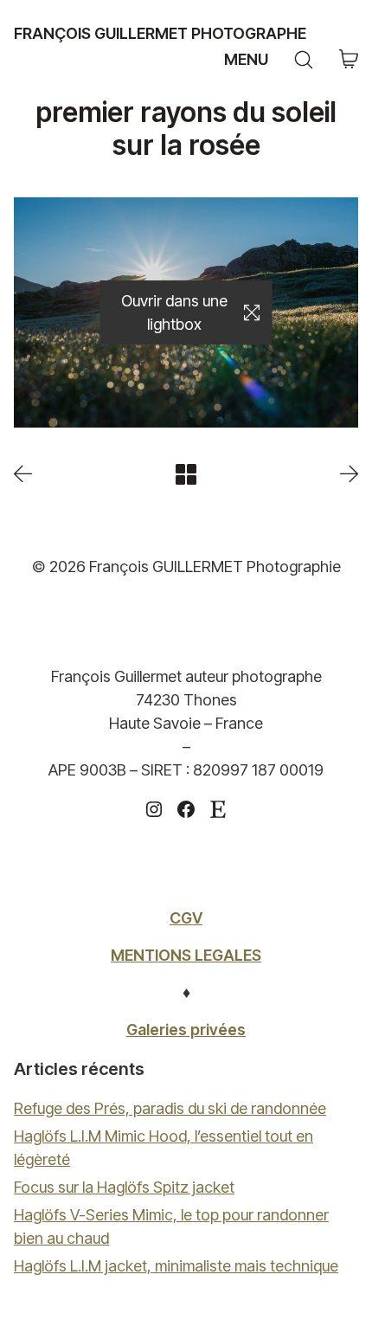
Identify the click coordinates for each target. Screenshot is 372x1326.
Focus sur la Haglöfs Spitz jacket (124, 1187)
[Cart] (348, 60)
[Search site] (303, 59)
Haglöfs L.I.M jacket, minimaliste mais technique (176, 1266)
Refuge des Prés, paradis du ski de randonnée (170, 1108)
